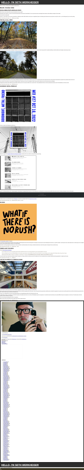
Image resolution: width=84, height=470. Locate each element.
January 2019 (5, 430)
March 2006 (5, 453)
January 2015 (5, 441)
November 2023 (5, 387)
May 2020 (4, 419)
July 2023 (4, 389)
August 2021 (5, 407)
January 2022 (5, 403)
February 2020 (5, 421)
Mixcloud (15, 198)
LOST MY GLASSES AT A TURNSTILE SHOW (11, 259)
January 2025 (5, 376)
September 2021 (6, 406)
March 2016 (5, 439)
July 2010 (4, 449)
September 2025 (6, 370)
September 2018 (6, 433)
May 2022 (4, 400)
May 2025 (4, 373)
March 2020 (5, 420)
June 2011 (5, 447)
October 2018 (5, 432)
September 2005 (6, 455)
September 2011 (5, 446)
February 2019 (5, 429)
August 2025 (5, 371)
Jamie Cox (3, 342)
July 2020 (4, 417)
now (8, 339)
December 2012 (5, 444)
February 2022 (5, 402)
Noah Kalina (4, 341)
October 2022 (5, 396)
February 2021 (5, 412)
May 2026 (4, 364)
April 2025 (5, 374)
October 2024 (5, 379)
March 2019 (5, 428)
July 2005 (4, 456)
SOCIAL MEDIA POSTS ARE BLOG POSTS (10, 10)
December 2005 (5, 454)
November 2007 (5, 451)
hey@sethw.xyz (23, 339)
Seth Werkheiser (3, 84)
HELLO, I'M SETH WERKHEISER (20, 2)
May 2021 (4, 409)
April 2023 (5, 391)
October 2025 (5, 369)
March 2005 (5, 458)
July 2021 (4, 408)
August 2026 (5, 361)
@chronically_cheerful (4, 241)
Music (15, 257)
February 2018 (5, 436)
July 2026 (4, 362)
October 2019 (5, 424)
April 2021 (5, 410)
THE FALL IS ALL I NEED (6, 19)
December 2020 (5, 413)
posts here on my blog (33, 198)
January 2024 (5, 386)
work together (5, 337)
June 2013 (5, 442)
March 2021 (5, 411)
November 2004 (5, 459)
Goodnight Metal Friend (18, 200)
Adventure (16, 84)
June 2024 (5, 382)
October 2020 (5, 415)
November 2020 (5, 414)
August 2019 (5, 426)
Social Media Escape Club (7, 334)
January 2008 (5, 450)
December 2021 (5, 404)
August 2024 (5, 380)
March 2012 (5, 445)
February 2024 (5, 385)
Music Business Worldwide (7, 250)
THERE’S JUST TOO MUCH (7, 248)
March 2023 (5, 392)
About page (14, 339)
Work (18, 246)
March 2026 (5, 365)
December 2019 (5, 423)
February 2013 (5, 443)
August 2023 (5, 388)
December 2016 (5, 438)
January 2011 (5, 448)
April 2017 (5, 437)
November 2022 (5, 395)
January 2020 (5, 422)
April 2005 (5, 457)
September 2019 (6, 425)
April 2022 (5, 401)
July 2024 (4, 381)
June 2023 (5, 390)
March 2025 (5, 375)
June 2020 (5, 418)
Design (15, 246)
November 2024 (5, 378)
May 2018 (4, 434)
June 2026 (5, 363)
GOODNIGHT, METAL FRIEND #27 (8, 86)
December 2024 (5, 377)
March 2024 (5, 384)
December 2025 (5, 368)
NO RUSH (2, 202)
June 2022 (5, 399)
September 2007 (6, 452)
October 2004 (5, 460)
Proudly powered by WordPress (6, 467)
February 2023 (5, 393)
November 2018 (5, 431)
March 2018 (5, 435)
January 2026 (5, 367)
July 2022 (4, 398)
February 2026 (5, 366)
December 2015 (5, 440)
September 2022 (6, 397)
